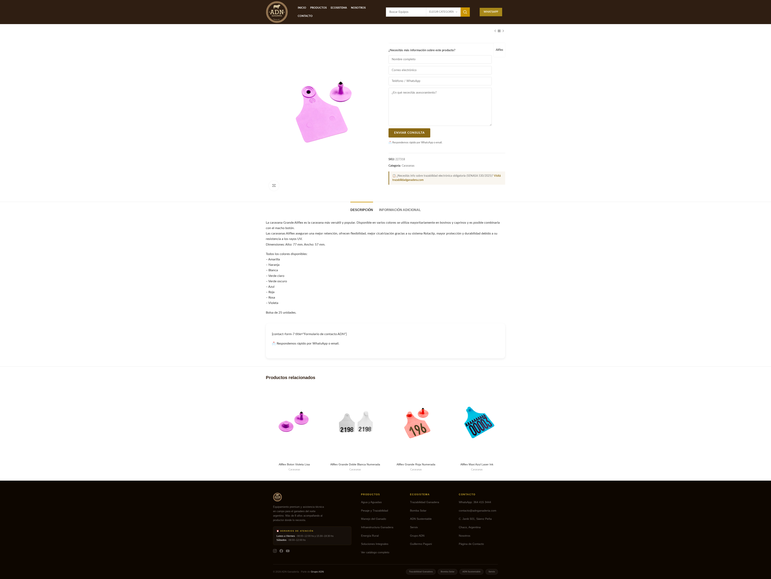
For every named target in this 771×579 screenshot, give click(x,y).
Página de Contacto (471, 543)
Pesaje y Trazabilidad (374, 510)
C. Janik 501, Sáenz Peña (475, 518)
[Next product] (503, 31)
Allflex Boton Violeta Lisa (294, 464)
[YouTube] (288, 551)
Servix (414, 527)
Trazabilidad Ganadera (424, 502)
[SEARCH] (465, 12)
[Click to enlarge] (274, 186)
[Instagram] (275, 551)
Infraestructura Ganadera (377, 527)
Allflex (499, 50)
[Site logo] (277, 12)
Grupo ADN (417, 535)
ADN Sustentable (421, 518)
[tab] (361, 208)
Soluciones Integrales (374, 543)
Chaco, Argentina (470, 527)
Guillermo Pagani (421, 543)
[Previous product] (495, 31)
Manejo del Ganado (373, 518)
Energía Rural (370, 535)
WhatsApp (491, 12)
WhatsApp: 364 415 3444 (475, 502)
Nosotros (464, 535)
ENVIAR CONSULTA (409, 132)
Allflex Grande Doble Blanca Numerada (355, 464)
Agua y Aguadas (371, 502)
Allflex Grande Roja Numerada (416, 464)
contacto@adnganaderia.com (477, 510)
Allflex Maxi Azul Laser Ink (476, 464)
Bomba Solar (418, 510)
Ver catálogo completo (375, 552)
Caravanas (408, 165)
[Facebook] (281, 551)
